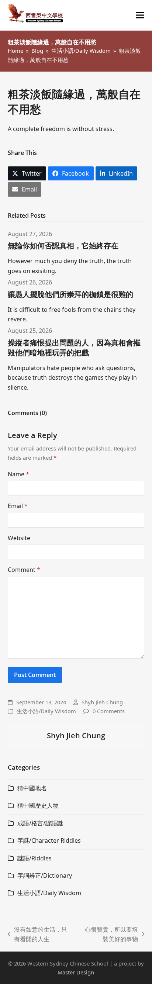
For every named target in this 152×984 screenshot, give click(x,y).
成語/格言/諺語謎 (40, 823)
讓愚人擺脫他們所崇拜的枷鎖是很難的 (70, 294)
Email (18, 506)
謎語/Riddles (34, 858)
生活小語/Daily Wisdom (46, 711)
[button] (140, 15)
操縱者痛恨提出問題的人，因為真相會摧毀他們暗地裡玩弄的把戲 (74, 348)
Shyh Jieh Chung (102, 702)
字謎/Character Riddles (49, 840)
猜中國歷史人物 (38, 805)
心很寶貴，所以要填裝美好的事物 (109, 934)
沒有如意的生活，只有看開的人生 (38, 934)
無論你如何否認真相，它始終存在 (63, 246)
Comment (24, 570)
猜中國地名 (32, 788)
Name (18, 474)
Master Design (76, 972)
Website (19, 538)
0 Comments (109, 711)
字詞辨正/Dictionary (44, 875)
